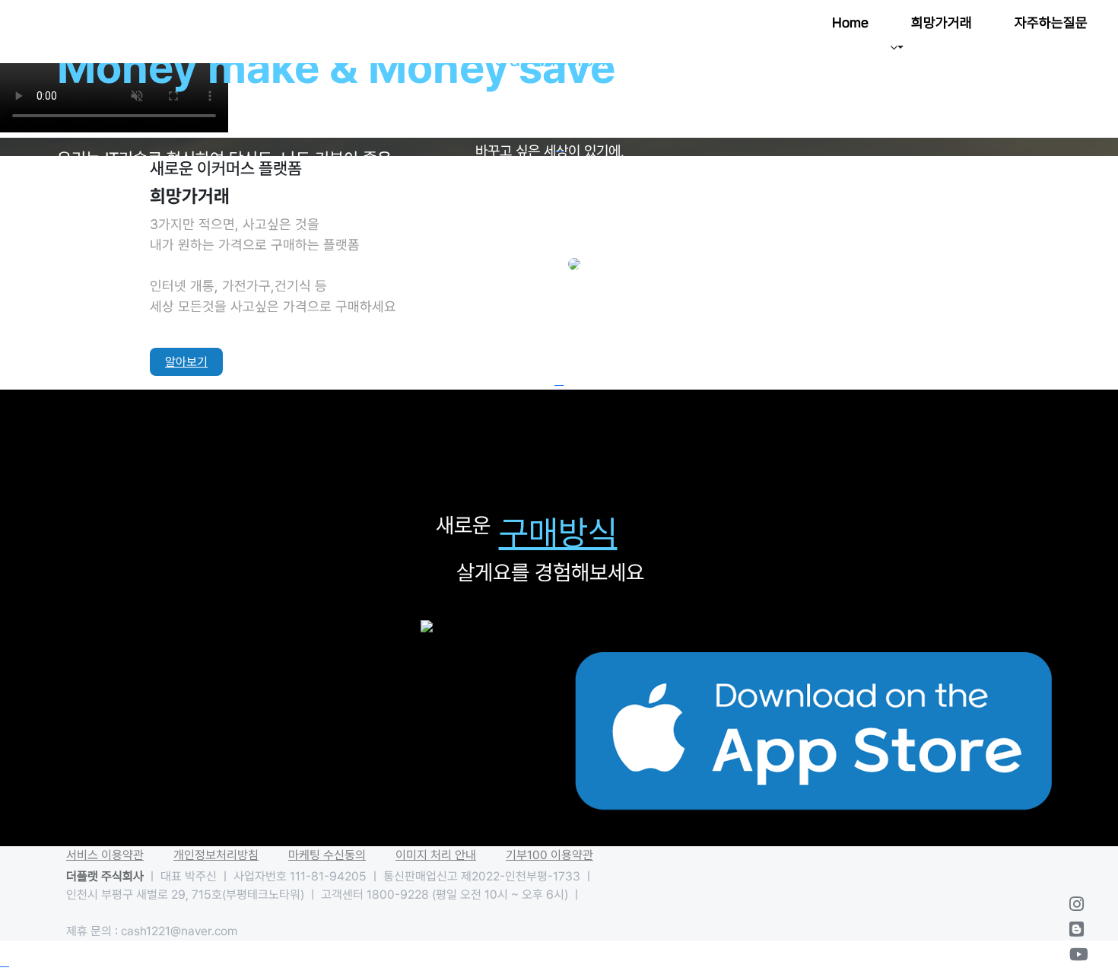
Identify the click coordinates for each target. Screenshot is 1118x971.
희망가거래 (941, 22)
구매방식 (558, 533)
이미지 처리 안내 (435, 855)
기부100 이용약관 (549, 855)
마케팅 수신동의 (327, 855)
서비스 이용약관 (105, 855)
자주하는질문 (1051, 22)
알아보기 (186, 362)
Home (850, 22)
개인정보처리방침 (216, 855)
